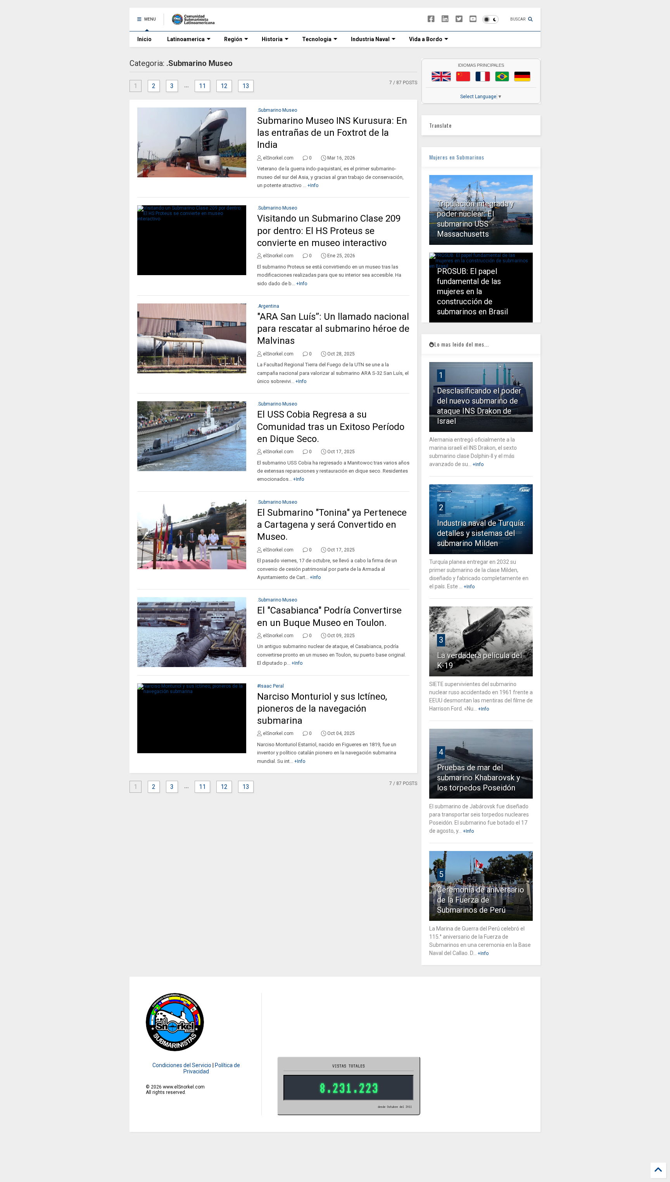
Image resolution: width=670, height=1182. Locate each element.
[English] (441, 76)
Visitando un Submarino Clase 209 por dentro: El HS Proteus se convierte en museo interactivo (329, 230)
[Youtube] (473, 19)
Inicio (144, 39)
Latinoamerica (186, 39)
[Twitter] (459, 19)
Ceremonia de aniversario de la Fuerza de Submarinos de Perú (480, 900)
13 (245, 86)
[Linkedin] (445, 19)
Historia (272, 39)
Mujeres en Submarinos (456, 157)
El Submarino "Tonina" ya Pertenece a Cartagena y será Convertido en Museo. (332, 524)
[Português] (502, 76)
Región (233, 39)
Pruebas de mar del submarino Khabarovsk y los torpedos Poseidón (478, 777)
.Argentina (268, 306)
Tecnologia (317, 39)
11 (202, 86)
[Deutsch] (522, 76)
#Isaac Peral (270, 686)
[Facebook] (431, 19)
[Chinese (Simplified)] (463, 76)
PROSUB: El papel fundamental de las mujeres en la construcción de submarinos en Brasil (472, 291)
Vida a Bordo (425, 39)
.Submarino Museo (277, 110)
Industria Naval (370, 39)
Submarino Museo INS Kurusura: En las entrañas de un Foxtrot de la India (332, 132)
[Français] (482, 76)
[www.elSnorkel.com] (196, 22)
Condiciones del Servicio (181, 1065)
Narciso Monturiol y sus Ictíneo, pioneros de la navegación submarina (322, 708)
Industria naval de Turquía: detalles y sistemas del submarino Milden (481, 533)
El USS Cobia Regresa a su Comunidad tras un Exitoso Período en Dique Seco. (330, 426)
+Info (312, 185)
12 (224, 86)
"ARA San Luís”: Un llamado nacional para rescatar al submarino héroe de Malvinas (333, 328)
